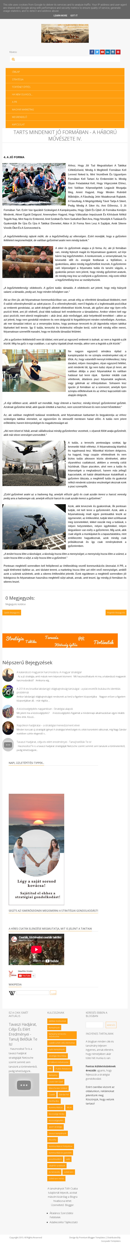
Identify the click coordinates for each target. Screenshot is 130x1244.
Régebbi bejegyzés (116, 612)
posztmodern (55, 1159)
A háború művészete (58, 1062)
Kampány (53, 1075)
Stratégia (17, 79)
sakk (68, 1159)
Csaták (52, 1094)
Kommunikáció (56, 1107)
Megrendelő (19, 117)
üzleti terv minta (56, 1178)
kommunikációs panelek (60, 1152)
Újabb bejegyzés (12, 612)
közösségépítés (56, 1120)
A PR (14, 101)
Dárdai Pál (64, 1094)
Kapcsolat (18, 124)
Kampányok (54, 1027)
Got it (74, 15)
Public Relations (63, 1068)
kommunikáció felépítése (60, 1146)
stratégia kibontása (57, 1055)
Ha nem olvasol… (22, 94)
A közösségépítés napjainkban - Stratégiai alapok (45, 709)
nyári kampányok (57, 1049)
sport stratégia (55, 1126)
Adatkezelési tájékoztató (64, 1222)
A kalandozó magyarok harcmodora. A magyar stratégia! (49, 672)
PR (50, 1068)
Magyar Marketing (23, 109)
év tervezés (54, 1171)
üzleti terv (68, 1171)
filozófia (52, 1139)
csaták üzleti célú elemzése (62, 1042)
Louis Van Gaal (56, 1081)
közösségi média (56, 1113)
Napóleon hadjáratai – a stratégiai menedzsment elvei (48, 725)
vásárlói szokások (57, 1165)
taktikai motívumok (57, 1021)
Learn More (60, 15)
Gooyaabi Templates (110, 1241)
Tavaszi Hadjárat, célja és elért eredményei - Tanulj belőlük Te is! (54, 742)
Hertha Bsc (54, 1101)
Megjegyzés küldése (16, 604)
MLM (69, 1107)
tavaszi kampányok (57, 1133)
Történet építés (21, 86)
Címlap (16, 71)
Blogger (69, 1205)
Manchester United (58, 1088)
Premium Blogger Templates (92, 1237)
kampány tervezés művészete (57, 1035)
